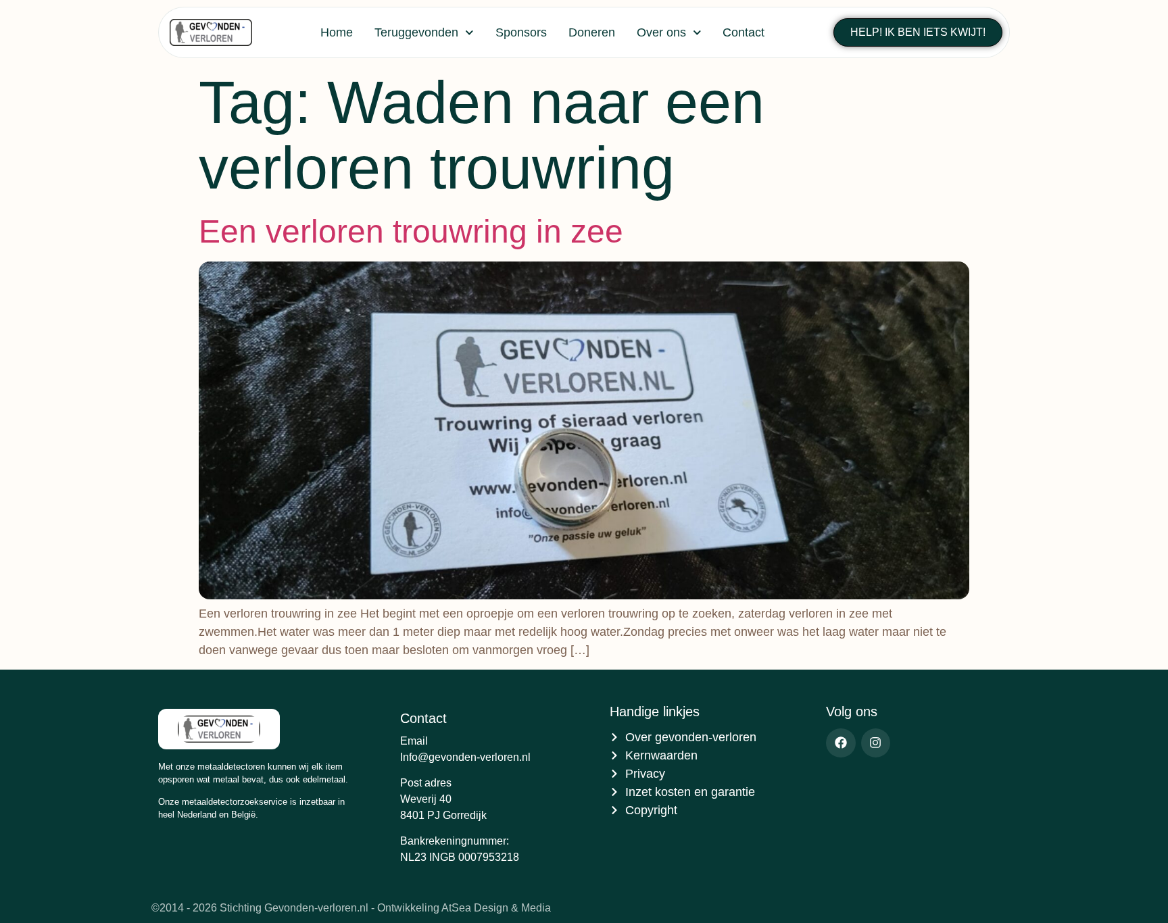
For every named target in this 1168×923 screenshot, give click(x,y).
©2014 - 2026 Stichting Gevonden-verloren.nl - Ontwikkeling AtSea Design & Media (351, 908)
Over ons (661, 32)
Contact (743, 32)
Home (336, 32)
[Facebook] (840, 742)
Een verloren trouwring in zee (411, 231)
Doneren (591, 32)
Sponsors (521, 32)
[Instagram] (875, 742)
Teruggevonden (416, 32)
